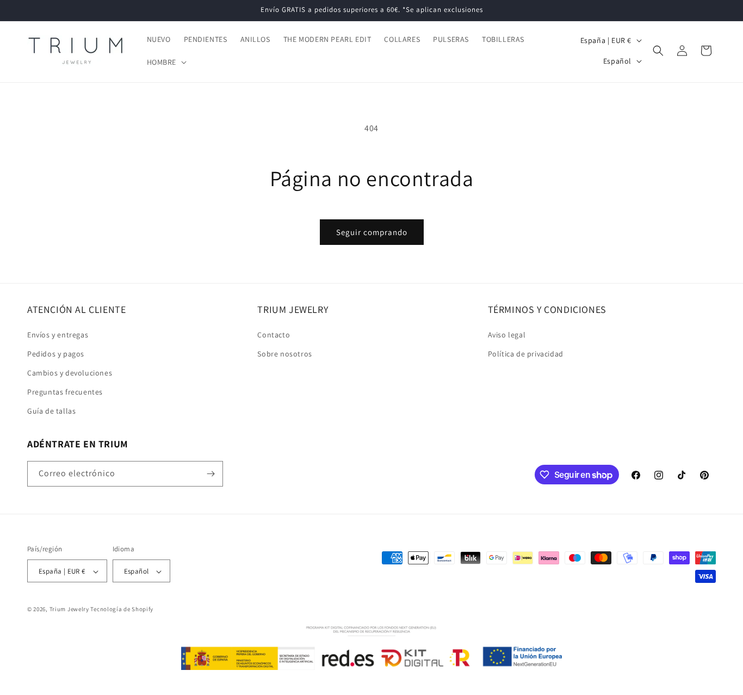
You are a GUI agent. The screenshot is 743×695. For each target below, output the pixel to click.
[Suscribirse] (210, 474)
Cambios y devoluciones (69, 373)
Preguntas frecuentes (65, 392)
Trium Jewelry (69, 609)
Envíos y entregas (57, 335)
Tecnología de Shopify (121, 609)
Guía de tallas (51, 411)
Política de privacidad (526, 354)
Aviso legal (507, 335)
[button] (165, 62)
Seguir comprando (371, 232)
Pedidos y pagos (55, 354)
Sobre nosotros (284, 354)
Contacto (273, 335)
